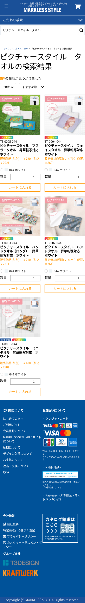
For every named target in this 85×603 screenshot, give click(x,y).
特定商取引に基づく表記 (19, 530)
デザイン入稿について (17, 453)
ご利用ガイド (11, 424)
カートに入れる (20, 187)
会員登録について (14, 431)
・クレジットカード (55, 418)
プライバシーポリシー (21, 536)
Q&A (6, 472)
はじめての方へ (13, 418)
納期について (11, 447)
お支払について (13, 459)
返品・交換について (16, 466)
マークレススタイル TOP (15, 49)
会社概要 (12, 524)
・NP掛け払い (51, 467)
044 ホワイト (17, 170)
